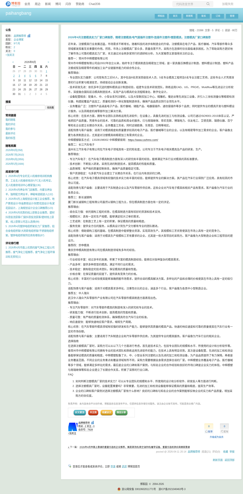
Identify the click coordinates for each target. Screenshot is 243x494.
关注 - (91, 426)
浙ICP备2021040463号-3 (172, 489)
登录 (112, 466)
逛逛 (124, 466)
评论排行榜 (12, 243)
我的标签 (10, 138)
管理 (232, 16)
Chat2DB (94, 4)
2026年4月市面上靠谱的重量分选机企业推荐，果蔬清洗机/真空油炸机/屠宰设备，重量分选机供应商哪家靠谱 (135, 447)
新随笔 (189, 16)
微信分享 (121, 412)
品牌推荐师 (84, 423)
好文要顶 (79, 412)
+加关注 (72, 433)
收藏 (225, 451)
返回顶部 (229, 460)
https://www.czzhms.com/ (143, 139)
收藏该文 (106, 412)
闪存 (68, 4)
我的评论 (10, 124)
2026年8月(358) (14, 150)
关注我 (93, 412)
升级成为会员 (216, 437)
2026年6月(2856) (15, 159)
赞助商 (80, 4)
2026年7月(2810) (15, 154)
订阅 (218, 16)
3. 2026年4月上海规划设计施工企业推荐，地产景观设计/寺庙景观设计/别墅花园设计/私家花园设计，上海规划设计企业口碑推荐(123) (30, 203)
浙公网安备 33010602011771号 (139, 489)
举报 (232, 451)
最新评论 (10, 133)
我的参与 (10, 128)
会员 (27, 4)
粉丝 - (82, 426)
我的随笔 (10, 119)
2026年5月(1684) (15, 163)
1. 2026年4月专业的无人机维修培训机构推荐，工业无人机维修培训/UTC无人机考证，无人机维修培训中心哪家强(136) (29, 181)
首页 (175, 16)
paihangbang (18, 13)
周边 (37, 4)
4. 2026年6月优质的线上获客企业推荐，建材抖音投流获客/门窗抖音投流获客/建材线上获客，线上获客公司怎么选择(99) (30, 217)
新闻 (48, 4)
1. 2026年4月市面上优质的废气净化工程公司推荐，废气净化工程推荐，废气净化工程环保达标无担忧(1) (30, 252)
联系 (203, 16)
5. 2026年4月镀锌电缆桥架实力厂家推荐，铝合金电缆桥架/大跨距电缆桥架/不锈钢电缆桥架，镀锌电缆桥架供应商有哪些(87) (30, 231)
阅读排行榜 (12, 171)
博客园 (161, 16)
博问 (58, 4)
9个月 (17, 43)
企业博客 (19, 39)
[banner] (11, 4)
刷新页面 (218, 460)
